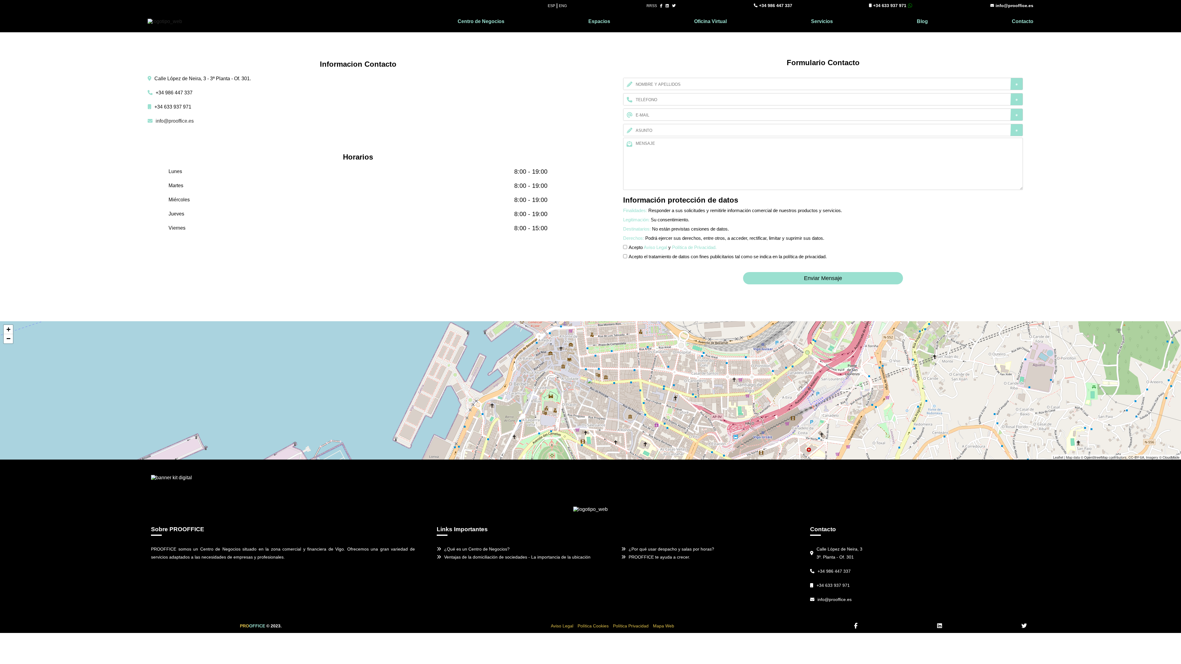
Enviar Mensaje (823, 278)
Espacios (599, 21)
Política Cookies (593, 625)
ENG (563, 6)
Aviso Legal (655, 247)
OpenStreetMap (1096, 457)
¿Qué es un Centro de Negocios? (477, 549)
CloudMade (1171, 457)
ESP (551, 6)
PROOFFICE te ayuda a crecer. (659, 557)
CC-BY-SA (1136, 457)
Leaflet (1058, 457)
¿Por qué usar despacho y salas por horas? (671, 549)
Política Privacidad (631, 625)
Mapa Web (663, 625)
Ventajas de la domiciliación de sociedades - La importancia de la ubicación (517, 557)
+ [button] (8, 329)
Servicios (822, 21)
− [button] (8, 338)
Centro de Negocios (481, 21)
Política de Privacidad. (694, 247)
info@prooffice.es (1014, 5)
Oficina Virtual (710, 21)
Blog (922, 21)
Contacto (1022, 21)
